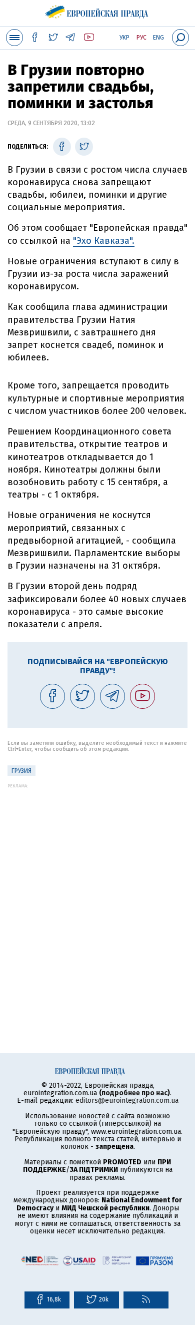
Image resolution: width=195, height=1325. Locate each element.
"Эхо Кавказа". (103, 240)
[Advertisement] (97, 886)
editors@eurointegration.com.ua (127, 1100)
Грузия (22, 770)
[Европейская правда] (98, 10)
